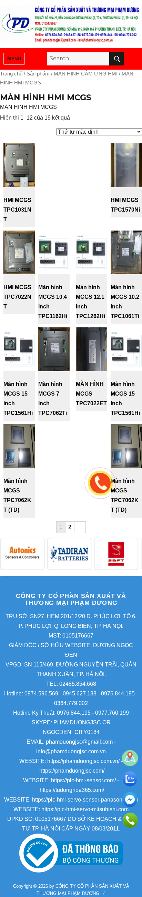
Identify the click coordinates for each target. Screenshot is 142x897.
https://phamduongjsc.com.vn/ (83, 761)
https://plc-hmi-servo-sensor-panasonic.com (85, 800)
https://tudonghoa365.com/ (72, 790)
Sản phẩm (38, 74)
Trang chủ (11, 74)
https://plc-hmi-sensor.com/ (83, 780)
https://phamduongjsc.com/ (71, 771)
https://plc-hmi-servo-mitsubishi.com (85, 809)
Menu (14, 58)
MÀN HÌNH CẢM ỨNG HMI (86, 74)
